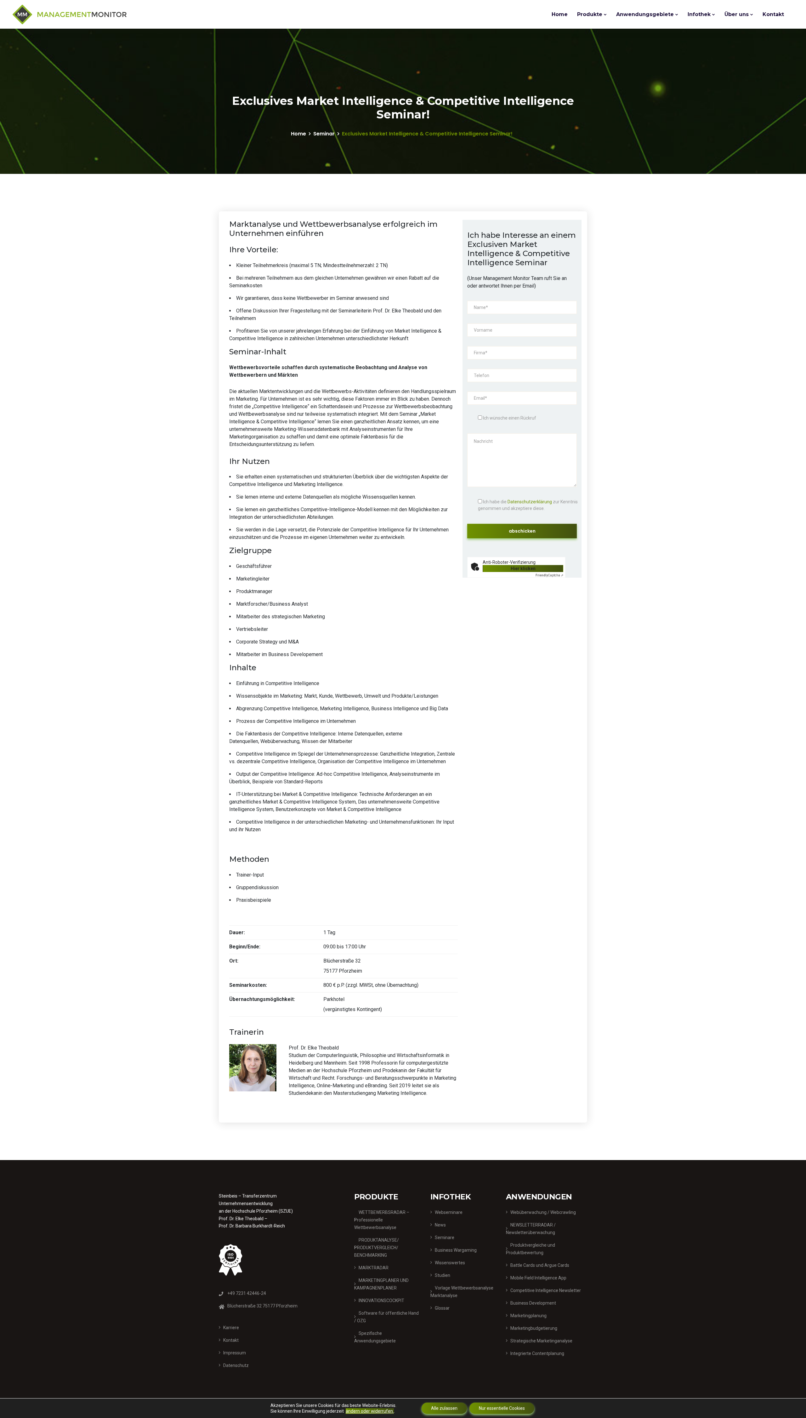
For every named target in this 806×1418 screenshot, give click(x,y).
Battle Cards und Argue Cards (539, 1265)
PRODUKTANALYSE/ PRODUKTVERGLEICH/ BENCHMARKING (376, 1248)
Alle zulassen (444, 1408)
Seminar (324, 133)
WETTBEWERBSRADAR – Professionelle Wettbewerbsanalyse (381, 1220)
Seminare (444, 1237)
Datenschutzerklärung (530, 501)
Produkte (589, 14)
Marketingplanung (528, 1315)
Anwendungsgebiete (645, 14)
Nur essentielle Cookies (502, 1408)
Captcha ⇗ (549, 575)
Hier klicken (523, 568)
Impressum (234, 1352)
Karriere (231, 1327)
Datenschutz (236, 1365)
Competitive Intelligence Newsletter (545, 1290)
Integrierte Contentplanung (537, 1353)
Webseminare (449, 1212)
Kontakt (773, 14)
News (440, 1224)
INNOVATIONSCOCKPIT (381, 1300)
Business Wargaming (456, 1250)
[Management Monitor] (70, 14)
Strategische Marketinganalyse (541, 1340)
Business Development (533, 1303)
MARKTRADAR (374, 1267)
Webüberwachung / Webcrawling (543, 1212)
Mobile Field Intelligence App (538, 1277)
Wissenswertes (450, 1262)
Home (560, 14)
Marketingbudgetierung (533, 1328)
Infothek (699, 14)
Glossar (442, 1308)
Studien (442, 1275)
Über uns (736, 14)
